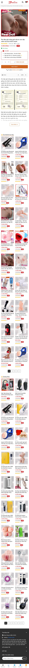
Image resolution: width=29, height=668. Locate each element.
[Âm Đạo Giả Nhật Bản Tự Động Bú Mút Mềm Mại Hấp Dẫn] (7, 167)
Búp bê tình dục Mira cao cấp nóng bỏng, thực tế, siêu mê (7, 361)
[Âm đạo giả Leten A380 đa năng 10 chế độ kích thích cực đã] (7, 507)
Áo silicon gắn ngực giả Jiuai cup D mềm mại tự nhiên (21, 443)
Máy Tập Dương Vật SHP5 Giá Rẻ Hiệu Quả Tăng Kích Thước (7, 395)
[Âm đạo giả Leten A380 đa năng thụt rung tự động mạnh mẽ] (7, 458)
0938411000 (15, 70)
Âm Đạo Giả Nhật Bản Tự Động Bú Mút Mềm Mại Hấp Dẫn (7, 176)
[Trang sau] (19, 371)
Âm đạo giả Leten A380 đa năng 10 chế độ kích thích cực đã (7, 517)
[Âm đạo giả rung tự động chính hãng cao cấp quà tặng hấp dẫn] (21, 352)
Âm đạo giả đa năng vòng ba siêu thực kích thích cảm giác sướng (20, 269)
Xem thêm (14, 124)
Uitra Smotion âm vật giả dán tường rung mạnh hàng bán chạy (7, 338)
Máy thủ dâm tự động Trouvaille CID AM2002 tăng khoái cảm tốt (21, 564)
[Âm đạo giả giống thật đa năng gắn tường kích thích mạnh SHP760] (7, 306)
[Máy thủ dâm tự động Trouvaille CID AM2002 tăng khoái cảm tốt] (21, 555)
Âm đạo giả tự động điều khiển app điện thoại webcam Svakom (7, 492)
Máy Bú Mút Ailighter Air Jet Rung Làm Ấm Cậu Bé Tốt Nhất (21, 199)
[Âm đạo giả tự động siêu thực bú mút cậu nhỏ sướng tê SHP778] (21, 236)
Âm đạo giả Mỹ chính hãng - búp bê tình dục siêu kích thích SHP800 (21, 315)
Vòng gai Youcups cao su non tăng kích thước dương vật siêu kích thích (7, 589)
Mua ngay (14, 66)
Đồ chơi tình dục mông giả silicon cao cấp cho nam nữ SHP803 (6, 222)
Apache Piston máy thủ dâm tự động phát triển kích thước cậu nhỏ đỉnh (7, 292)
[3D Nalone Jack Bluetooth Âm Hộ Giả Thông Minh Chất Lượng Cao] (7, 143)
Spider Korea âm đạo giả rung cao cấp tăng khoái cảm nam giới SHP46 (21, 338)
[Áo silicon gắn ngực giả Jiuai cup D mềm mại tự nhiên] (21, 433)
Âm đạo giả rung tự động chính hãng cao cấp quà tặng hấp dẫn (21, 361)
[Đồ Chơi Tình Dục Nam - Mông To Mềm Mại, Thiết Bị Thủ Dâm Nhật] (21, 167)
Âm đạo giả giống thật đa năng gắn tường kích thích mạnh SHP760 (7, 315)
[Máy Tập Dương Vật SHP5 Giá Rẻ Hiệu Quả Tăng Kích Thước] (7, 384)
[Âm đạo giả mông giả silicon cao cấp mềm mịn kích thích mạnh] (14, 22)
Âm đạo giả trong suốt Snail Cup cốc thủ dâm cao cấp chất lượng (6, 613)
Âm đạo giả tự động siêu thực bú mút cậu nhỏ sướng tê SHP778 (21, 245)
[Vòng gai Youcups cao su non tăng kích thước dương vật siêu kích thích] (7, 579)
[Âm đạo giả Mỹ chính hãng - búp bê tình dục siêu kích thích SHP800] (21, 306)
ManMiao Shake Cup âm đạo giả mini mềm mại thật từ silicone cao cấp (21, 541)
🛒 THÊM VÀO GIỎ (19, 62)
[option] (14, 22)
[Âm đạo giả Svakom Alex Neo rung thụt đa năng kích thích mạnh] (21, 579)
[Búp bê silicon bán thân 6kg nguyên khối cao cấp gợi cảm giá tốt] (21, 458)
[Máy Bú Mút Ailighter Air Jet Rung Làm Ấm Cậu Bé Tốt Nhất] (21, 190)
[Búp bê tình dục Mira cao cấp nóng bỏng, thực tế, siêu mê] (7, 352)
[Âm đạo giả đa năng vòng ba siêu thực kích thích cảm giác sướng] (21, 260)
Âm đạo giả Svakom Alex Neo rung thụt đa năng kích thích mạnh (21, 589)
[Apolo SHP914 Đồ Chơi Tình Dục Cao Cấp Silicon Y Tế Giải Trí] (21, 143)
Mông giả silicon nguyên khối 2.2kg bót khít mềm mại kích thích (7, 564)
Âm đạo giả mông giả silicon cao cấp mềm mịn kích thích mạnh (7, 269)
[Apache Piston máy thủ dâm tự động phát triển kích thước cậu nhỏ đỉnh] (7, 283)
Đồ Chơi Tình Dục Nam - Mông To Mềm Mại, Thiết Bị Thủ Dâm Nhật (21, 176)
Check (24, 658)
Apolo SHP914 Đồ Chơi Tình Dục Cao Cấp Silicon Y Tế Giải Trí (21, 153)
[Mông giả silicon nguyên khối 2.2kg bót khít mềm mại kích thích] (7, 555)
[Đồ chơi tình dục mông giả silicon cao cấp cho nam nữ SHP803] (7, 213)
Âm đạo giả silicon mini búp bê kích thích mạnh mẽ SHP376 (7, 245)
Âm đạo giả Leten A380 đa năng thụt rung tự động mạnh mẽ (7, 468)
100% (22, 74)
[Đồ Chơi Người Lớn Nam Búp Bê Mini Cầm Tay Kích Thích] (7, 190)
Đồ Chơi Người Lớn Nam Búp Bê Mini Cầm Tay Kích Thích (7, 199)
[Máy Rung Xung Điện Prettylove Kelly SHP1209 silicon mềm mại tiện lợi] (21, 384)
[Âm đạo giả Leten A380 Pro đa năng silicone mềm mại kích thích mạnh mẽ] (21, 409)
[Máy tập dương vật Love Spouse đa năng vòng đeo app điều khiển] (21, 603)
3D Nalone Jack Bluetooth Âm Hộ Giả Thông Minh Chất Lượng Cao (7, 153)
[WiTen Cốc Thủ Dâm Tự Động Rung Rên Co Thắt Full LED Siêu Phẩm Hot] (21, 283)
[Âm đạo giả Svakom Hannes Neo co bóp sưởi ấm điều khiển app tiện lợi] (21, 507)
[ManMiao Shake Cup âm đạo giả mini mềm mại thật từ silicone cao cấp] (21, 531)
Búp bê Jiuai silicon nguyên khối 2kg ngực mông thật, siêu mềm (6, 541)
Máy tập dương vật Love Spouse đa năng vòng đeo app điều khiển (21, 613)
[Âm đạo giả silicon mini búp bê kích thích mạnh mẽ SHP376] (7, 236)
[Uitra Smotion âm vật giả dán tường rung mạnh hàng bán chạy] (7, 329)
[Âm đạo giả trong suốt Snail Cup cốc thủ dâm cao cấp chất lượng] (7, 603)
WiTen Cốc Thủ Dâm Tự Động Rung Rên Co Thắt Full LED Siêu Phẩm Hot (21, 292)
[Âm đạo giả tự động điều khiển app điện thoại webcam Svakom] (7, 482)
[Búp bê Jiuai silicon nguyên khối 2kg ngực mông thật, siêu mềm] (7, 531)
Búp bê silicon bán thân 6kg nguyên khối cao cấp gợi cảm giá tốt (21, 468)
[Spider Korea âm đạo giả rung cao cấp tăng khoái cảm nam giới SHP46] (21, 329)
